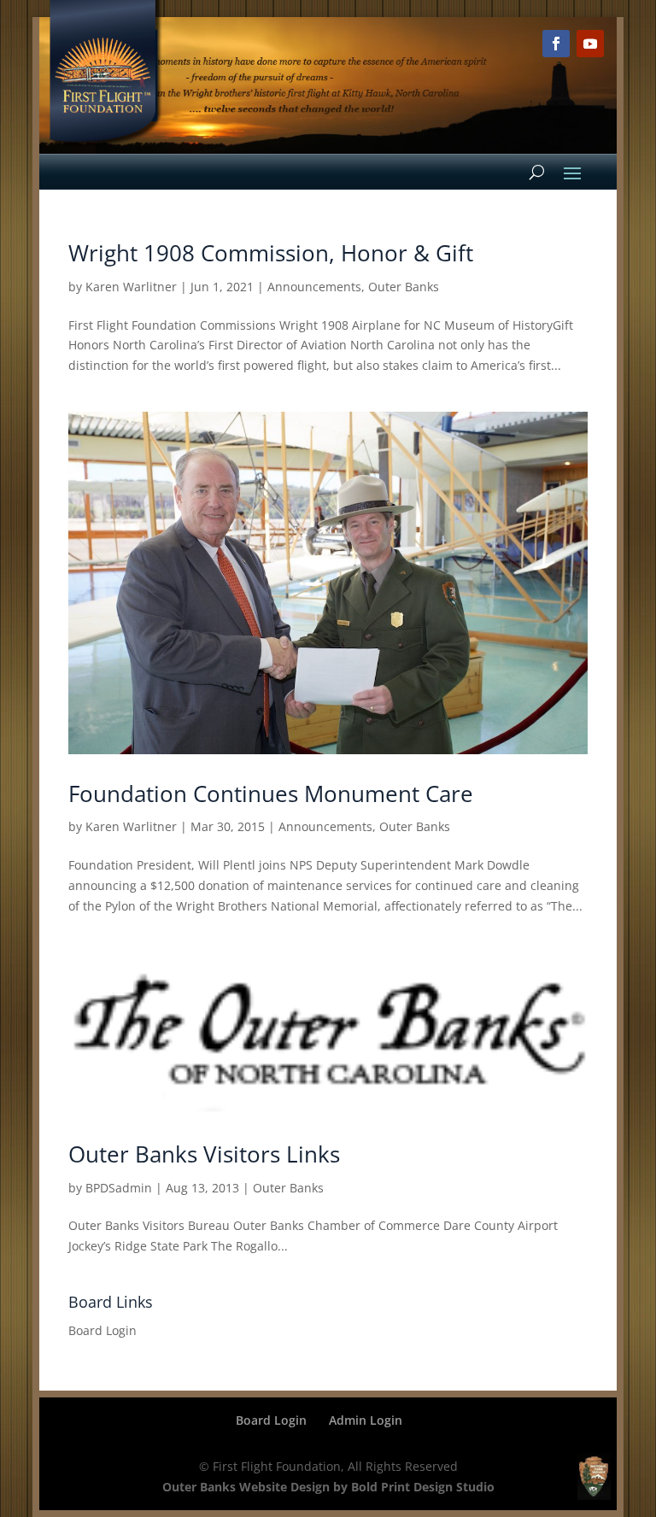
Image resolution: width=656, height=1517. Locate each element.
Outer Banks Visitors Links (204, 1154)
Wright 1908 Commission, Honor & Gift (270, 252)
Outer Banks (403, 286)
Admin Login (365, 1420)
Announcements (314, 286)
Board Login (102, 1330)
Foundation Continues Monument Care (270, 793)
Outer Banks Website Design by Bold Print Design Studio (328, 1487)
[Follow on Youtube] (590, 43)
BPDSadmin (118, 1188)
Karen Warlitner (131, 286)
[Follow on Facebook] (556, 43)
